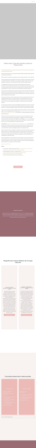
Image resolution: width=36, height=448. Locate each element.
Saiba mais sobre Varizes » (6, 144)
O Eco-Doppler (27, 118)
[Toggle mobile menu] (34, 1)
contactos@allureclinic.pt (8, 405)
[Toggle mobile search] (32, 1)
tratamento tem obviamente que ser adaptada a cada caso (17, 123)
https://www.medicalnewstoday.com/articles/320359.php (13, 155)
